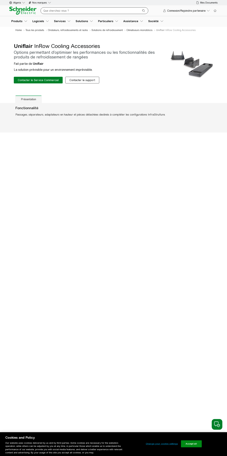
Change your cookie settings (162, 444)
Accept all (191, 444)
